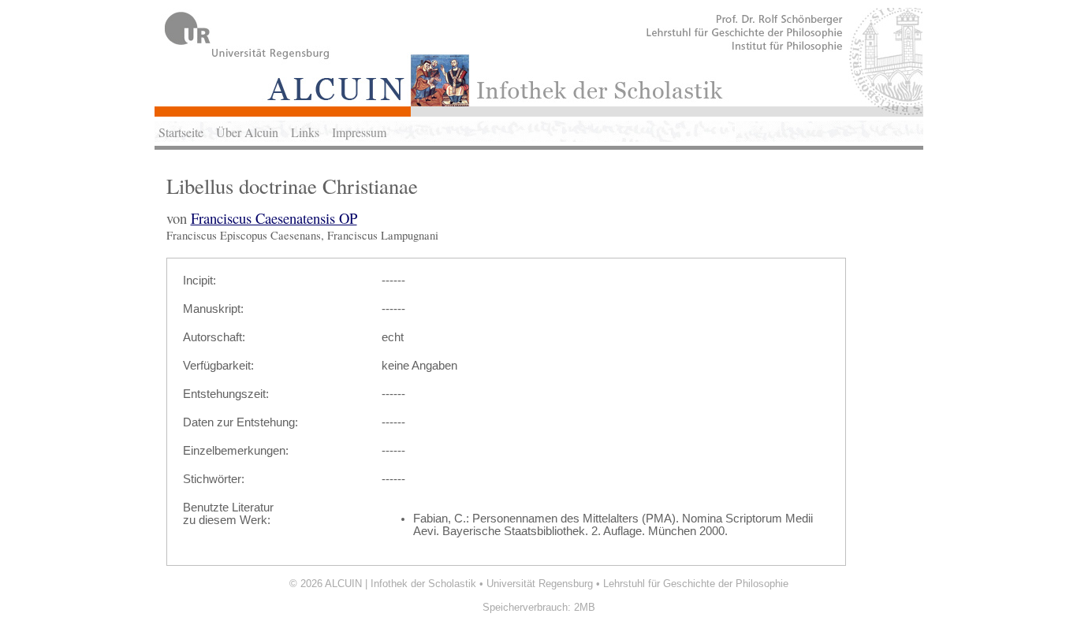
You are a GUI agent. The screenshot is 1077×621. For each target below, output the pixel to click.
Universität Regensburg (539, 583)
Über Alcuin (247, 132)
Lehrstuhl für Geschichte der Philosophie (695, 583)
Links (305, 132)
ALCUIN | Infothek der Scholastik (400, 583)
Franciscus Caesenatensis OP (274, 218)
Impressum (359, 132)
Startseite (180, 132)
